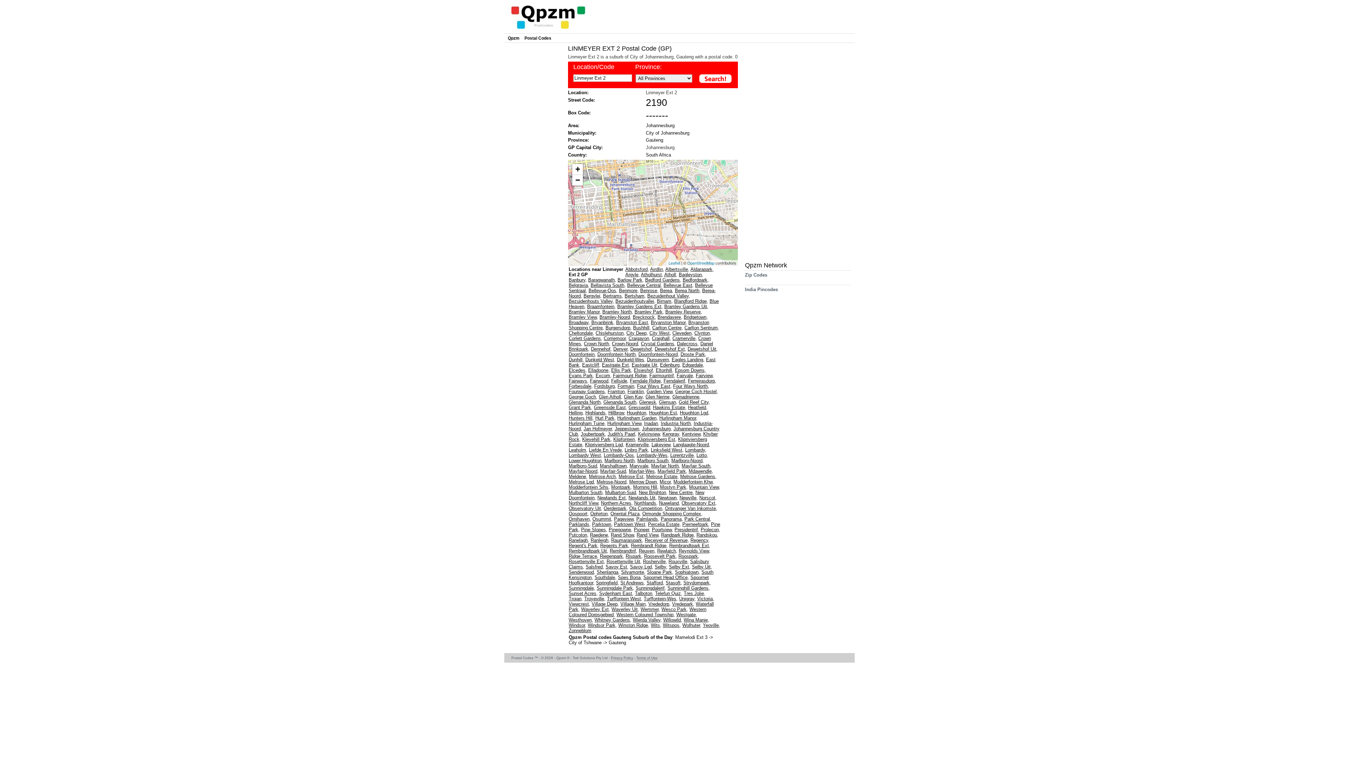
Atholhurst (651, 274)
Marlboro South (653, 460)
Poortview (662, 529)
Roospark (688, 556)
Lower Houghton (585, 460)
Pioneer (641, 529)
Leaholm (577, 450)
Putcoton (578, 535)
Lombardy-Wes (652, 455)
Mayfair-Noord (583, 471)
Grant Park (580, 407)
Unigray (686, 598)
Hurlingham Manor (677, 418)
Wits (655, 625)
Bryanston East (632, 322)
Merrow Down (643, 481)
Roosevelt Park (660, 556)
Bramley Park (649, 311)
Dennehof (600, 349)
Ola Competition (645, 508)
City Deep (636, 333)
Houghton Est (663, 412)
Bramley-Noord (615, 317)
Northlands (645, 503)
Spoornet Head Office (665, 577)
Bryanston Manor (668, 322)
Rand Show (622, 535)
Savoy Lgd (641, 567)
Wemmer (650, 609)
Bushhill (641, 327)
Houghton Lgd (694, 412)
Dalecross (687, 343)
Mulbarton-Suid (620, 492)
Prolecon (710, 529)
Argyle (631, 274)
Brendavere (669, 317)
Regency (699, 540)
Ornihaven (579, 519)
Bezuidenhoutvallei (634, 301)
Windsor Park (601, 625)
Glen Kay (633, 397)
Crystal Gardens (657, 343)
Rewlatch (666, 551)
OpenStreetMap (701, 263)
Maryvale (639, 466)
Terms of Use (647, 658)
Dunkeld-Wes (630, 359)
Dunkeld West (599, 359)
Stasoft (673, 582)
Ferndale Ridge (645, 381)
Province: (648, 66)
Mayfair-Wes (642, 471)
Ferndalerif (674, 381)
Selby (660, 567)
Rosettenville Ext (586, 561)
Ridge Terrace (583, 556)
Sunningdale (581, 588)
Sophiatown (687, 572)
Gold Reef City (694, 402)
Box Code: (579, 112)
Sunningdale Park (615, 588)
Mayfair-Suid (613, 471)
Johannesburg (660, 125)
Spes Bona (629, 577)
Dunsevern (658, 359)
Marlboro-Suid (583, 466)
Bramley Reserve (683, 311)
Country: (577, 155)
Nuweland (669, 503)
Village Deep (605, 604)
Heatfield (697, 407)
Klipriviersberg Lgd (604, 444)
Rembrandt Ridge (648, 545)
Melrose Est (631, 476)
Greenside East (610, 407)
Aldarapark (701, 269)
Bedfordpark (695, 280)
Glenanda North (585, 402)
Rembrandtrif (623, 551)
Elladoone (598, 370)
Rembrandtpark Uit (588, 551)
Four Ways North (690, 386)
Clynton (702, 333)
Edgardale (692, 365)
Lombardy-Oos (619, 455)
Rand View (647, 535)
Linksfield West (666, 450)
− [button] (577, 180)
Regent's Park (583, 545)
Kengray (671, 434)
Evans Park (581, 375)
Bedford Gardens (662, 280)
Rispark (633, 556)
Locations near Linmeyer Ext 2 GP (596, 272)
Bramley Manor (584, 311)
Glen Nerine (658, 397)
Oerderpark (615, 508)
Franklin (635, 391)
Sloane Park (659, 572)
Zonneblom (580, 630)
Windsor (577, 625)
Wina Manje (696, 620)
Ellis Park (621, 370)
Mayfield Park (672, 471)
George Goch (582, 397)
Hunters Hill (580, 418)
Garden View (659, 391)
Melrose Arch (602, 476)
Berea (666, 290)
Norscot (707, 497)
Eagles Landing (687, 359)
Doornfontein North (616, 354)
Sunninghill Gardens (688, 588)
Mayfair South (696, 466)
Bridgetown (695, 317)
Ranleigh (599, 540)
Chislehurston (610, 333)
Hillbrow (616, 412)
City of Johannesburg (667, 133)
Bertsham (634, 296)
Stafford (655, 582)
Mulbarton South (585, 492)
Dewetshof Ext (670, 349)
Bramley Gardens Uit (685, 306)
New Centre (681, 492)
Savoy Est (616, 567)
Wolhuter (691, 625)
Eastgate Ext (615, 365)
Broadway (579, 322)
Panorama (671, 519)
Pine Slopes (593, 529)
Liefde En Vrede (605, 450)
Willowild (672, 620)
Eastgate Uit (644, 365)
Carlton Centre (667, 327)
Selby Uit (701, 567)
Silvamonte (632, 572)
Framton (616, 391)
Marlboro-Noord (687, 460)
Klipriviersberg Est (656, 439)
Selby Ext (679, 567)
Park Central (697, 519)
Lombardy (695, 450)
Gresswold (639, 407)
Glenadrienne (685, 397)
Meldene (577, 476)
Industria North (676, 423)
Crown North (596, 343)
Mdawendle (700, 471)
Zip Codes (756, 275)
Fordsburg (604, 386)
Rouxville (678, 561)
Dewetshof (641, 349)
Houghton (636, 412)
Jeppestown (627, 428)
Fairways (578, 381)
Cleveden (682, 333)
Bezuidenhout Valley (668, 296)
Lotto (701, 455)
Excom (603, 375)
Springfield (607, 582)
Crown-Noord (625, 343)
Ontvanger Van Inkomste (690, 508)
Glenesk (647, 402)
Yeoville (711, 625)
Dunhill (576, 359)
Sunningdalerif (650, 588)
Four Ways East (653, 386)
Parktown (601, 524)
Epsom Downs (690, 370)
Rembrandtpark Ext (689, 545)
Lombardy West (585, 455)
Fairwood (599, 381)
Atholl (670, 274)
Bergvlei (592, 296)
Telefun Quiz (668, 593)
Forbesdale (580, 386)
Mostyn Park (673, 487)
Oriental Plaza (625, 513)
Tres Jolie (694, 593)
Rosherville (654, 561)
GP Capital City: (585, 147)
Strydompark (696, 582)
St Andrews (632, 582)
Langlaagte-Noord (691, 444)
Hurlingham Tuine (586, 423)
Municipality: (582, 133)
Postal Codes (537, 38)
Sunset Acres (582, 593)
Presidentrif (686, 529)
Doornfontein (582, 354)
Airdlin (656, 269)
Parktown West (629, 524)
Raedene (599, 535)
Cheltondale (581, 333)
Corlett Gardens (585, 338)
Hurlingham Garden (636, 418)
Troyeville (594, 598)
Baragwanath (601, 280)
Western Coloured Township (645, 614)
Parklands (579, 524)
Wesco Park (674, 609)
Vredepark (682, 604)
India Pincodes (761, 289)
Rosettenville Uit (623, 561)
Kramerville (637, 444)
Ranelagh (578, 540)
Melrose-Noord (611, 481)
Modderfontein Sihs (588, 487)
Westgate (686, 614)
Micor (665, 481)
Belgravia (578, 285)
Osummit (601, 519)
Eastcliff (590, 365)
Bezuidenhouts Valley (591, 301)
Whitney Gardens (612, 620)
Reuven (646, 551)
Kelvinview (649, 434)
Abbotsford (636, 269)
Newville (688, 497)
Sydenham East (615, 593)
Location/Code (593, 66)
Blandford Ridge (690, 301)
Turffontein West (624, 598)
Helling (576, 412)
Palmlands (647, 519)
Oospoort (578, 513)
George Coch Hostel (696, 391)
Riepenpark (611, 556)
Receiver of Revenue (666, 540)
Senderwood (581, 572)
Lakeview (661, 444)
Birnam (664, 301)
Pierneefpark (695, 524)
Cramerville (683, 338)
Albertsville (676, 269)
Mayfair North (665, 466)
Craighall (661, 338)
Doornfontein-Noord (658, 354)
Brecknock (644, 317)
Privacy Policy (622, 658)
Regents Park (614, 545)
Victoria (705, 598)
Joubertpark (593, 434)
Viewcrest (579, 604)
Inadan (651, 423)
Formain (626, 386)
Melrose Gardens (697, 476)
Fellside (619, 381)
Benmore (628, 290)
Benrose (648, 290)
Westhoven (580, 620)
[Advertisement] (534, 151)
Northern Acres (616, 503)
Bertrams (612, 296)
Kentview (691, 434)
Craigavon (639, 338)
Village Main (633, 604)
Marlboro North (619, 460)
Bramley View (583, 317)
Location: (578, 92)
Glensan (667, 402)
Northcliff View (583, 503)
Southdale (605, 577)
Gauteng (654, 140)
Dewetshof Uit (702, 349)
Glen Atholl (610, 397)
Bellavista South (607, 285)
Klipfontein (624, 439)
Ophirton (599, 513)
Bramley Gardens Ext (639, 306)
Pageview (623, 519)
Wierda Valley (646, 620)
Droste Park (693, 354)
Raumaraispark (626, 540)
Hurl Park (604, 418)
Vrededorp (658, 604)
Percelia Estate (664, 524)
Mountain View (704, 487)
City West (659, 333)
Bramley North (617, 311)
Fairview (704, 375)
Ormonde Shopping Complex (671, 513)
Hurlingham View (624, 423)
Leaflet (674, 263)
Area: (573, 125)
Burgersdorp (618, 327)
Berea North (687, 290)
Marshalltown (613, 466)
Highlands (595, 412)
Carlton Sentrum (701, 327)
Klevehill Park (596, 439)
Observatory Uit (585, 508)
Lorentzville (682, 455)
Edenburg (670, 365)
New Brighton (652, 492)
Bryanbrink (602, 322)
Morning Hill (645, 487)
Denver (620, 349)
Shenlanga (607, 572)
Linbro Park (636, 450)
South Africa (658, 155)
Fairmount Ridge (630, 375)
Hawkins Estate (669, 407)
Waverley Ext (595, 609)
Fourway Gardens (587, 391)
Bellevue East (678, 285)
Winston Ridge (633, 625)
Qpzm (514, 38)
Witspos (671, 625)
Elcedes (577, 370)
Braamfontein (600, 306)
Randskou (706, 535)
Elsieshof (643, 370)
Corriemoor (615, 338)
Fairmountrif (661, 375)
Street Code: (581, 100)
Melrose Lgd (581, 481)
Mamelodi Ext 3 (692, 637)
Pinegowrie (620, 529)
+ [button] (577, 169)
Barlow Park (630, 280)
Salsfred (594, 567)
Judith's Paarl (621, 434)
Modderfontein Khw (692, 481)
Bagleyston (690, 274)
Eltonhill (664, 370)
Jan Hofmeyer (598, 428)
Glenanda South (619, 402)
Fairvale (685, 375)
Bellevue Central (644, 285)
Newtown (667, 497)
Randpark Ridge (677, 535)
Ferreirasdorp (701, 381)
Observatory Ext (698, 503)
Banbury (577, 280)
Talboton (643, 593)
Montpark (620, 487)
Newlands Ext (611, 497)
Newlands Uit (642, 497)
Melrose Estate (661, 476)
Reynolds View (694, 551)
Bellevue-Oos (602, 290)
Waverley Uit (625, 609)
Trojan (575, 598)
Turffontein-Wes (660, 598)
